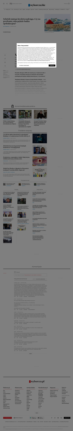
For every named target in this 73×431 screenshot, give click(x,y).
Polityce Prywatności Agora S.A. (44, 60)
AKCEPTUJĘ (52, 65)
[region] (36, 55)
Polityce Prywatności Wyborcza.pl (33, 60)
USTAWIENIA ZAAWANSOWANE (24, 65)
